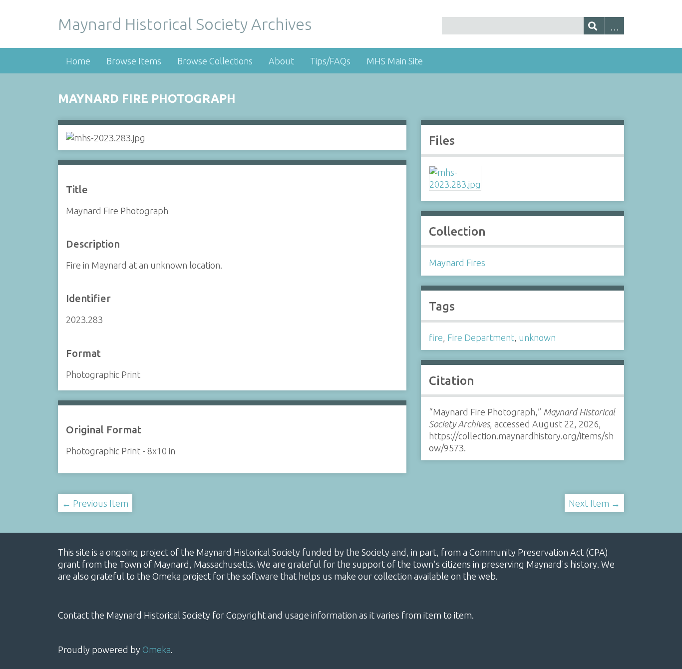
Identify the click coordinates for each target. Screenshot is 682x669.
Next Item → (594, 503)
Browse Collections (215, 61)
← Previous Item (95, 503)
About (281, 61)
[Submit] (594, 25)
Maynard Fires (457, 263)
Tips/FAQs (330, 61)
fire (436, 337)
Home (78, 61)
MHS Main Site (394, 61)
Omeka (156, 650)
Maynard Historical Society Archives (185, 24)
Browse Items (133, 61)
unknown (537, 337)
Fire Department (480, 337)
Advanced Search (614, 25)
